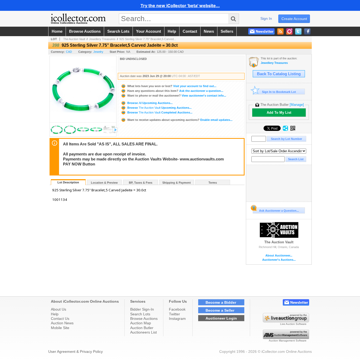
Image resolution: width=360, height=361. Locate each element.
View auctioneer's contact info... (176, 95)
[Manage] (297, 105)
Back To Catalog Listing (279, 74)
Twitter (174, 314)
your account (148, 31)
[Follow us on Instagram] (289, 31)
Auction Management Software (288, 340)
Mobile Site (60, 328)
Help (55, 314)
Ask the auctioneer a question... (175, 90)
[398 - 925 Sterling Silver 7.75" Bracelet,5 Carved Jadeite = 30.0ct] (56, 135)
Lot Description (68, 182)
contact (190, 31)
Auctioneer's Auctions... (279, 259)
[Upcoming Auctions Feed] (280, 31)
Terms (212, 182)
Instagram (177, 318)
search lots (118, 31)
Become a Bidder (221, 302)
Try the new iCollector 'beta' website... (180, 5)
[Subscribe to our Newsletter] (261, 31)
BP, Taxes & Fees (140, 182)
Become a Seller (220, 310)
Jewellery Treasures (102, 39)
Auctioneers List (143, 332)
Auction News (62, 323)
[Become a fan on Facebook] (307, 31)
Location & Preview (104, 182)
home (57, 31)
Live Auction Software (293, 323)
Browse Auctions (144, 318)
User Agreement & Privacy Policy (75, 351)
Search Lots (140, 314)
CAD (69, 51)
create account (294, 19)
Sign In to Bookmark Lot (279, 91)
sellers (227, 31)
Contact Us (60, 318)
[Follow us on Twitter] (298, 31)
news (209, 31)
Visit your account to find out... (171, 86)
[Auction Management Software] (286, 338)
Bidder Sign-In (142, 309)
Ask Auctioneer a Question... (279, 210)
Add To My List (279, 113)
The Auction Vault (74, 39)
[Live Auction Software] (286, 321)
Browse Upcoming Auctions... (150, 102)
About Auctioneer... (278, 255)
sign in (266, 18)
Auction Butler (141, 328)
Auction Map (140, 323)
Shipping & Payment (176, 182)
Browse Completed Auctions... (159, 112)
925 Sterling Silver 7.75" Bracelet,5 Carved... (147, 39)
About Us (58, 309)
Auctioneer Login (221, 318)
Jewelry (98, 51)
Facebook (177, 309)
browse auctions (85, 31)
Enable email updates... (179, 119)
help (172, 31)
